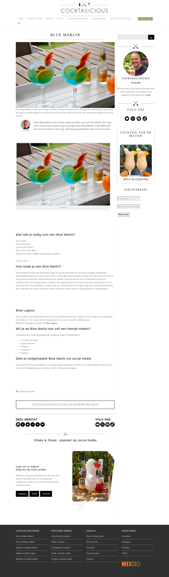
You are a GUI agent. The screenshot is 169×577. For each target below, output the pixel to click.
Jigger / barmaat (28, 343)
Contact (89, 559)
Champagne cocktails (60, 548)
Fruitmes (24, 347)
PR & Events (92, 542)
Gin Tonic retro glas (29, 340)
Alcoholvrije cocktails (60, 536)
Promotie (90, 548)
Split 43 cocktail (136, 179)
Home (21, 19)
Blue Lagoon (51, 323)
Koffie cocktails (57, 542)
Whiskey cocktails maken (27, 559)
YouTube (46, 494)
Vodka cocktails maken (26, 553)
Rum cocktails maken (25, 542)
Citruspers (25, 350)
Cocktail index (35, 19)
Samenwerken (99, 19)
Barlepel (24, 353)
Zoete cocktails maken (61, 553)
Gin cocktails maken (25, 536)
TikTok (34, 494)
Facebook (126, 536)
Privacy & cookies (129, 570)
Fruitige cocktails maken (61, 559)
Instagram (22, 494)
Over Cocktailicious (120, 19)
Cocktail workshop (77, 19)
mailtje (148, 95)
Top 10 (60, 19)
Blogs (50, 19)
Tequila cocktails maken (26, 548)
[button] (19, 23)
